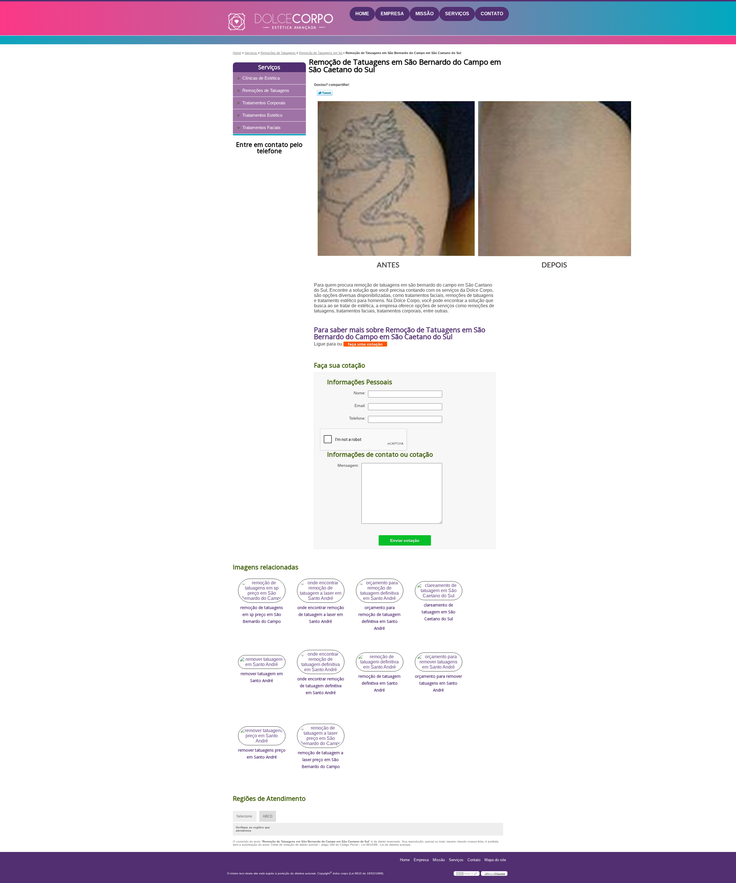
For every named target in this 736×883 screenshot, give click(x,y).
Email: (361, 405)
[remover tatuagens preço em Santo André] (261, 735)
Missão (424, 13)
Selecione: (244, 816)
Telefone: (358, 418)
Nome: (361, 393)
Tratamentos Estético (262, 115)
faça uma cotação (365, 344)
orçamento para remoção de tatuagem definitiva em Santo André (379, 618)
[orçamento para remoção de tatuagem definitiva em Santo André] (379, 591)
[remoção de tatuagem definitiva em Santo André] (379, 661)
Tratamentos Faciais (261, 127)
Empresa (392, 13)
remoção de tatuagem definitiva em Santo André (379, 683)
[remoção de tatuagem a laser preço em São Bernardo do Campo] (320, 736)
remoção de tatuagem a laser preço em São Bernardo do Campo (320, 759)
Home (362, 13)
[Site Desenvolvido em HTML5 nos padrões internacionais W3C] (467, 873)
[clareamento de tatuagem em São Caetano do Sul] (438, 590)
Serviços (457, 13)
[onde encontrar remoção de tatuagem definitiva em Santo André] (320, 662)
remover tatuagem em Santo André (262, 677)
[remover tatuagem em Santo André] (261, 662)
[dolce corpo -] (260, 14)
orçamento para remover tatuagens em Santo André (438, 683)
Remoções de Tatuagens (265, 90)
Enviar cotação (404, 540)
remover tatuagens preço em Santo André (261, 753)
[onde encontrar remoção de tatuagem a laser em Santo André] (320, 591)
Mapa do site (495, 860)
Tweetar (325, 93)
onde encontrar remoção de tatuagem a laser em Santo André (320, 614)
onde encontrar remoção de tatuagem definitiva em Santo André (320, 685)
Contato (492, 13)
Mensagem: (349, 465)
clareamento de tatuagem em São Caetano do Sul (438, 611)
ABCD (268, 816)
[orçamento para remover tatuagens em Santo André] (438, 661)
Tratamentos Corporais (263, 102)
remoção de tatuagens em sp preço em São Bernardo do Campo (261, 614)
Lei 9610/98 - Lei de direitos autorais (385, 844)
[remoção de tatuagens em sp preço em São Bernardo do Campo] (261, 591)
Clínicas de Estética (261, 78)
